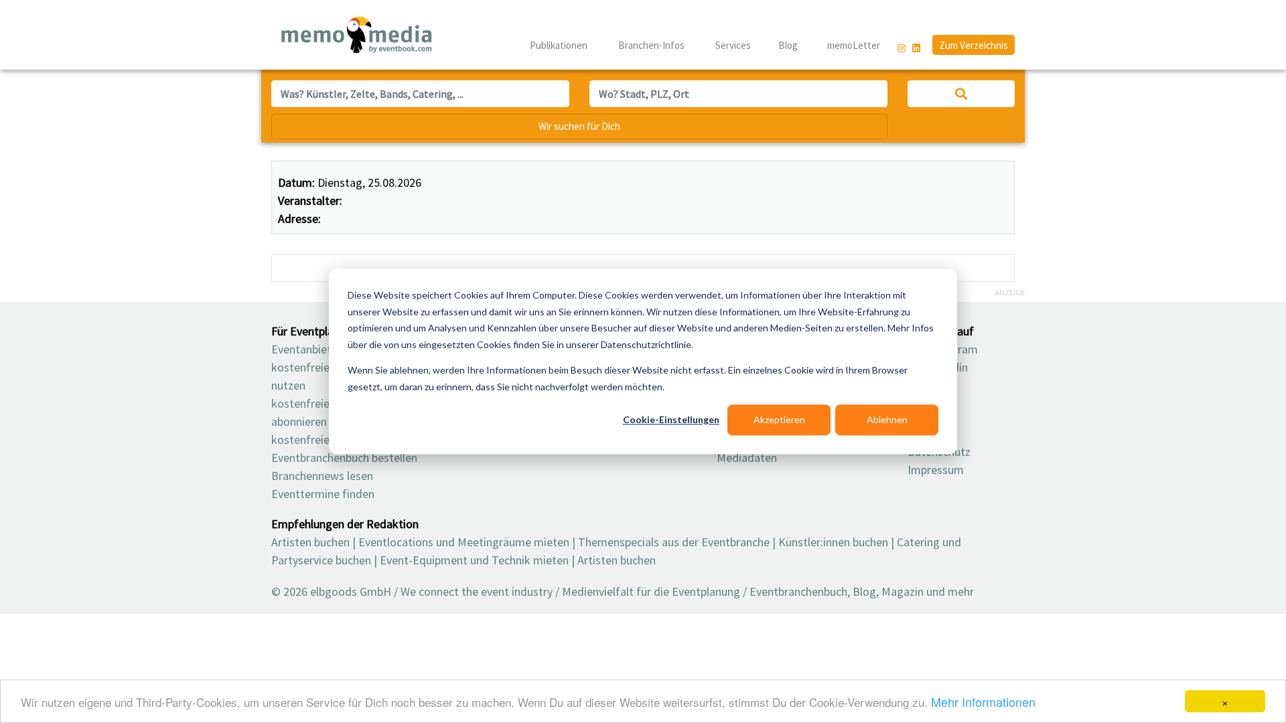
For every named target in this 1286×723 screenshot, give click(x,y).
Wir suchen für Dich (579, 126)
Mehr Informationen (983, 701)
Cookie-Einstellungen (671, 419)
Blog (788, 45)
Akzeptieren (779, 419)
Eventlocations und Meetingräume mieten (463, 542)
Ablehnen (887, 419)
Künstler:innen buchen (833, 542)
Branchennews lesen (322, 475)
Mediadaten (747, 457)
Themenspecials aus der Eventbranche (674, 542)
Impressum (936, 469)
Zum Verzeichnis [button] (973, 45)
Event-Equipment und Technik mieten (474, 560)
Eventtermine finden (322, 493)
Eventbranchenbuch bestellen (344, 457)
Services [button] (734, 45)
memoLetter (852, 45)
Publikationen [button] (559, 45)
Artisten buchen (310, 542)
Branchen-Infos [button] (652, 45)
